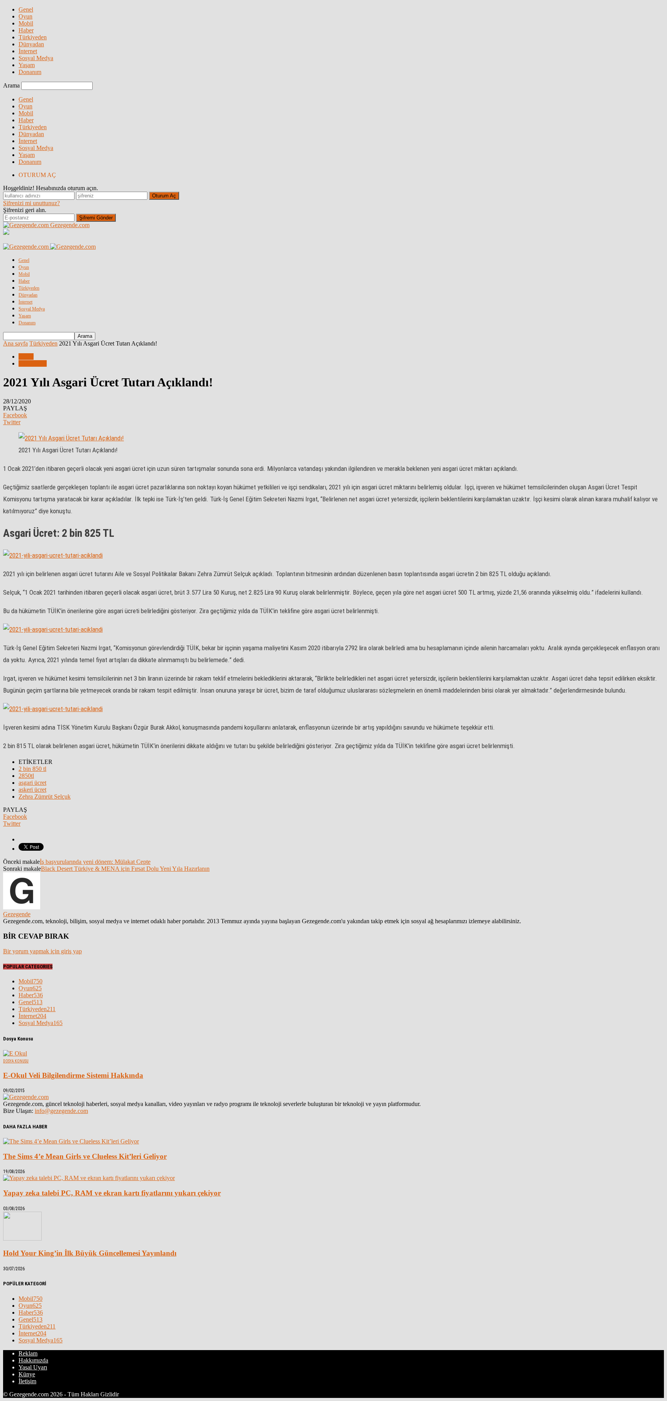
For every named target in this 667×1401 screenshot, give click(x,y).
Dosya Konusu (16, 1061)
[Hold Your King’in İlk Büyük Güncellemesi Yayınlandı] (22, 1238)
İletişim (27, 1381)
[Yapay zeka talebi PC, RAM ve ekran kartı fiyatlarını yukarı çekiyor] (89, 1178)
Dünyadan (31, 44)
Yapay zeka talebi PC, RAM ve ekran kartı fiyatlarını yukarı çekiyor (112, 1193)
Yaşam (27, 65)
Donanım (30, 72)
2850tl (26, 775)
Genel (26, 9)
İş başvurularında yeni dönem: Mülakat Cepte (95, 861)
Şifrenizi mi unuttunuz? (31, 203)
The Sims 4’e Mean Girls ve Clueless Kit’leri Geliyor (85, 1156)
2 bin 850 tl (32, 768)
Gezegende (16, 914)
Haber (26, 30)
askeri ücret (32, 789)
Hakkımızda (33, 1360)
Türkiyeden (33, 37)
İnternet (28, 51)
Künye (27, 1374)
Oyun (25, 16)
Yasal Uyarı (33, 1367)
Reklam (28, 1353)
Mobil (26, 23)
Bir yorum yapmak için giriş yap (42, 951)
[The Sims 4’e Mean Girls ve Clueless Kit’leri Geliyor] (71, 1141)
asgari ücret (32, 782)
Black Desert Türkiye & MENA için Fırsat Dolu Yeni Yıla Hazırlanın (125, 868)
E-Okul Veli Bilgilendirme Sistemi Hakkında (73, 1075)
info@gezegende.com (61, 1111)
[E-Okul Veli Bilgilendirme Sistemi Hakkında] (15, 1053)
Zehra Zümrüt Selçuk (45, 796)
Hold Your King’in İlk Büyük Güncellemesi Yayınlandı (89, 1253)
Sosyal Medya (36, 58)
